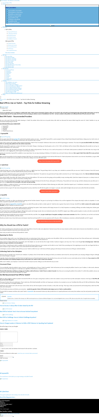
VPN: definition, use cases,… (11, 82)
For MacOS (8, 73)
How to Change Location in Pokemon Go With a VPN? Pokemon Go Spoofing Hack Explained (26, 323)
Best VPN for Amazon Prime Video (13, 64)
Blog (4, 94)
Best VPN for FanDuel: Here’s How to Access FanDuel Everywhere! (19, 311)
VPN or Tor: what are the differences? (13, 93)
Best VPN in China (9, 61)
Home (1, 99)
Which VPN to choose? (10, 83)
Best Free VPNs (8, 56)
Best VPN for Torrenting (10, 58)
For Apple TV (8, 79)
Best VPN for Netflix (9, 57)
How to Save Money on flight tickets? (13, 85)
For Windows (8, 72)
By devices (5, 68)
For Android (8, 71)
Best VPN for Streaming (10, 60)
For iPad (7, 74)
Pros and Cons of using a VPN (12, 90)
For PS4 (7, 77)
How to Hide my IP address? (11, 84)
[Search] (0, 98)
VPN (5, 99)
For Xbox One (8, 78)
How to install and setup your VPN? (13, 89)
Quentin (6, 106)
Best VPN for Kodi (9, 67)
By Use (4, 55)
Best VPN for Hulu (9, 66)
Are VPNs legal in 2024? (10, 92)
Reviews (5, 27)
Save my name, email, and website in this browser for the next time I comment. (19, 348)
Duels (4, 4)
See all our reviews (10, 52)
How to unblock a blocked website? (13, 88)
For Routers (8, 76)
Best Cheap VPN (9, 62)
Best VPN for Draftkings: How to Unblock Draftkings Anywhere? (18, 317)
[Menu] (0, 97)
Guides (4, 81)
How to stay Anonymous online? (12, 87)
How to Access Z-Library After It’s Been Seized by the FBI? (16, 305)
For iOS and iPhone (9, 70)
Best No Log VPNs (9, 63)
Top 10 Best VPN (7, 3)
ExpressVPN (30, 291)
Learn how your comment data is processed (27, 353)
